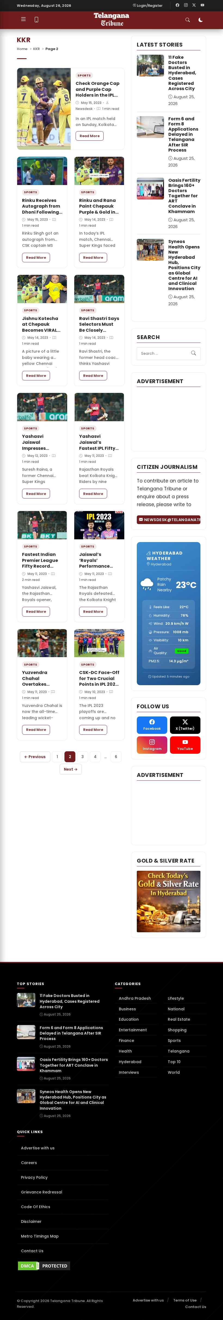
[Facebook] (177, 5)
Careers (29, 1162)
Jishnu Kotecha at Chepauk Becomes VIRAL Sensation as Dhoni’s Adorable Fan (42, 333)
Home (22, 48)
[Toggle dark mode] (200, 20)
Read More (92, 135)
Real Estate (179, 1019)
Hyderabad (130, 1061)
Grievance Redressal (41, 1192)
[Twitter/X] (194, 5)
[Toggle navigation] (23, 20)
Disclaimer (31, 1221)
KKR (36, 48)
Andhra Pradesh (135, 998)
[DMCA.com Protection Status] (62, 1265)
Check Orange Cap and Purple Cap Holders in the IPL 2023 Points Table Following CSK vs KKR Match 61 (97, 98)
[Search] (194, 353)
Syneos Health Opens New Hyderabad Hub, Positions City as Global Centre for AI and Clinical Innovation (184, 265)
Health (125, 1051)
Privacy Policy (34, 1177)
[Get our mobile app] (36, 20)
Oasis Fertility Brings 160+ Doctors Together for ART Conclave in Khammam (184, 196)
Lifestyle (176, 998)
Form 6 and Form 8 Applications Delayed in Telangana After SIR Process (183, 134)
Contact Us (32, 1251)
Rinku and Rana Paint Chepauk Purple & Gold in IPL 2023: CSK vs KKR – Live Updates (97, 215)
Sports (174, 1040)
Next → (71, 769)
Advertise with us (38, 1148)
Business (127, 1009)
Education (129, 1019)
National (176, 1009)
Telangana (179, 1051)
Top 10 (174, 1061)
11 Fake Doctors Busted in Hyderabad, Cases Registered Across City (182, 73)
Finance (126, 1040)
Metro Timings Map (40, 1236)
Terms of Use (185, 1300)
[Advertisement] (168, 418)
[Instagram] (186, 5)
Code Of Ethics (35, 1207)
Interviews (129, 1072)
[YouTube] (202, 5)
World (174, 1072)
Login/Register (150, 5)
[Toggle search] (187, 20)
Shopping (177, 1030)
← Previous (35, 756)
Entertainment (133, 1030)
